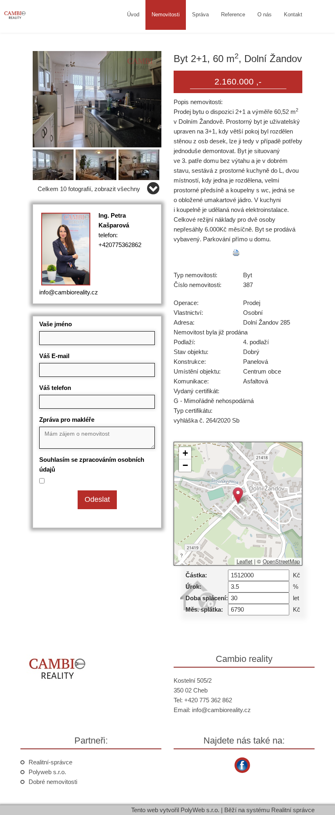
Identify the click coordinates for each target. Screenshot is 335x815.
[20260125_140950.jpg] (97, 98)
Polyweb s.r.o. (47, 771)
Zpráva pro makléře (66, 419)
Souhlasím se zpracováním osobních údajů (91, 464)
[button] (238, 495)
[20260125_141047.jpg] (139, 163)
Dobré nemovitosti (53, 781)
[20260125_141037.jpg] (97, 163)
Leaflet (244, 561)
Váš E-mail (54, 355)
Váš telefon (55, 387)
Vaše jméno (55, 324)
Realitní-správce (50, 762)
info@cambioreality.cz (68, 292)
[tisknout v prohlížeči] (236, 253)
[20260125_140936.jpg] (54, 163)
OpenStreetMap (281, 561)
